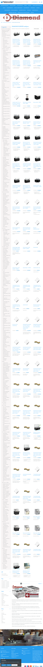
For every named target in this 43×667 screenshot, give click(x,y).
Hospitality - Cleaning (5, 246)
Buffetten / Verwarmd (6, 487)
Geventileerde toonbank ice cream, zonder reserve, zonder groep (37, 325)
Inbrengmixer (5, 166)
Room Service (5, 249)
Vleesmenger (5, 206)
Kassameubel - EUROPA (27, 267)
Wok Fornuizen (5, 346)
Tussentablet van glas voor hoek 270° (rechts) (37, 550)
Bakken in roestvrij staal (6, 280)
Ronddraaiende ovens (6, 153)
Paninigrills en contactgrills (6, 118)
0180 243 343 (4, 650)
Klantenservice (34, 2)
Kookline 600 (4, 94)
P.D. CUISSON (4, 402)
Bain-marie (3, 32)
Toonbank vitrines (5, 362)
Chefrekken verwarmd (6, 438)
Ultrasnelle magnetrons (5, 101)
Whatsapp (4, 658)
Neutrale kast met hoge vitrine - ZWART (27, 103)
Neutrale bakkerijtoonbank (36, 228)
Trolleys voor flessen (6, 264)
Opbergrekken (5, 470)
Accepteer (3, 665)
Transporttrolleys (5, 520)
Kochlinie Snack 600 (5, 288)
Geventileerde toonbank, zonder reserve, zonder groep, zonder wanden (37, 348)
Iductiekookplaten (4, 92)
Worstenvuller (5, 184)
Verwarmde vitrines (5, 132)
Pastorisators (5, 279)
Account (39, 2)
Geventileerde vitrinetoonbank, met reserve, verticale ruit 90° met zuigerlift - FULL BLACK (16, 41)
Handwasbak (5, 448)
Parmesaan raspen (5, 172)
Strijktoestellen (5, 549)
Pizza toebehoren (5, 412)
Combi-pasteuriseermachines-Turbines (6, 272)
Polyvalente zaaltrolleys (6, 262)
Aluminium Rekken (5, 439)
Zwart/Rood (3, 622)
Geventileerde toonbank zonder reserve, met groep (37, 62)
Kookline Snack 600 (5, 95)
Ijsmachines (4, 384)
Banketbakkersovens (5, 31)
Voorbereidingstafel (6, 453)
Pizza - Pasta (4, 405)
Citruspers (4, 51)
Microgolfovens (4, 100)
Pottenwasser (5, 544)
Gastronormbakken (5, 509)
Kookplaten (3, 96)
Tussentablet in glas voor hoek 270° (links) (36, 497)
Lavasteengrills (4, 99)
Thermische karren (5, 517)
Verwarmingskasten (5, 131)
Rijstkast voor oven (6, 155)
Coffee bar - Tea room (5, 48)
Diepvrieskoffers (5, 381)
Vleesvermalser (5, 189)
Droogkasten (5, 553)
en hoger (5, 575)
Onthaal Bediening (5, 248)
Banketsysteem (5, 40)
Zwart (2, 621)
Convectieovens (4, 80)
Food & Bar (3, 228)
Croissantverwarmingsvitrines (7, 52)
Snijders (4, 167)
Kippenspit (3, 93)
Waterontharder (4, 563)
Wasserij (3, 548)
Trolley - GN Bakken (5, 499)
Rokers (3, 121)
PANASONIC (3, 602)
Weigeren (8, 665)
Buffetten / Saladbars (6, 261)
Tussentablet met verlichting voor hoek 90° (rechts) (26, 286)
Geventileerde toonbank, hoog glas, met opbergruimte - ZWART (17, 143)
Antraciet (3, 613)
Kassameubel (35, 247)
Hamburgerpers (5, 164)
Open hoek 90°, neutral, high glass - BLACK (27, 122)
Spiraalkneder (5, 417)
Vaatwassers (4, 521)
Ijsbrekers (4, 56)
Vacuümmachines (5, 190)
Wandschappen (5, 433)
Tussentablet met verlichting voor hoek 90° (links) (16, 286)
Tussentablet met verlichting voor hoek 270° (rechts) (16, 306)
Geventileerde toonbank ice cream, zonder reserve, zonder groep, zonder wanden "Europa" (27, 327)
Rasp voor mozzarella (6, 416)
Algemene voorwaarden (14, 653)
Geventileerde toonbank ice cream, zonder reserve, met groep (27, 348)
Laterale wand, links (36, 267)
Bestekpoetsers (5, 527)
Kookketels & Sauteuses (6, 351)
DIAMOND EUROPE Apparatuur (7, 22)
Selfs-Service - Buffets (5, 482)
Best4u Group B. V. (22, 664)
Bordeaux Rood (4, 614)
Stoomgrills (3, 126)
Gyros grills (3, 89)
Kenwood (3, 600)
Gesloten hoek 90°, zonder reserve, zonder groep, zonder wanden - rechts (27, 84)
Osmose (4, 564)
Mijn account (13, 650)
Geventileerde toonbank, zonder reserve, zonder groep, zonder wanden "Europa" (37, 454)
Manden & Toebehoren (6, 538)
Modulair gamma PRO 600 (6, 102)
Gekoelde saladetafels (6, 391)
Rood (2, 617)
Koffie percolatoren (5, 58)
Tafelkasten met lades (6, 466)
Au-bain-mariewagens (6, 263)
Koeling (3, 361)
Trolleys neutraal (5, 516)
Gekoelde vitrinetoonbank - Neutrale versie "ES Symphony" (26, 454)
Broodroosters (5, 350)
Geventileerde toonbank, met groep (27, 475)
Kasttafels (4, 465)
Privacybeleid (14, 665)
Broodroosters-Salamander (6, 35)
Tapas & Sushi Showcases (6, 493)
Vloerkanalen (4, 473)
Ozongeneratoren (5, 434)
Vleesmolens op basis (6, 163)
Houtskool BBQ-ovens (5, 90)
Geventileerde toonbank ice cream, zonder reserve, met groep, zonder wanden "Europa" (17, 349)
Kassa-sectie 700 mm (16, 516)
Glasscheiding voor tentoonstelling (26, 369)
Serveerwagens (5, 267)
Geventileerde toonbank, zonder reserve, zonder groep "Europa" (37, 412)
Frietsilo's (3, 86)
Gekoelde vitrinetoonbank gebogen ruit (36, 433)
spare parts (4, 403)
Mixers (4, 63)
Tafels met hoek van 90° (6, 478)
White (2, 610)
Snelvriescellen (5, 46)
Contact (12, 652)
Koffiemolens (5, 57)
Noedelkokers (5, 358)
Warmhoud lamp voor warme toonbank (37, 305)
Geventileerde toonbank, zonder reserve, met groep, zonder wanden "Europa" (17, 391)
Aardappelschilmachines (6, 165)
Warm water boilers (6, 78)
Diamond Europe (4, 594)
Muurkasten (4, 435)
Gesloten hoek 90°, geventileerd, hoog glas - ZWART (37, 123)
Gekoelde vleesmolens (6, 182)
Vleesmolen (4, 158)
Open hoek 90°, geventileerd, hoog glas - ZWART (16, 123)
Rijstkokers (3, 120)
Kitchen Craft (3, 601)
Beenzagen (4, 157)
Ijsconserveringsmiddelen (6, 283)
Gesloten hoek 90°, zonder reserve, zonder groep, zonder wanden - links (16, 84)
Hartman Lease (13, 654)
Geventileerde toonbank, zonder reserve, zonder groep (17, 370)
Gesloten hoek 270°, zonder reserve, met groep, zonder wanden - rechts (37, 83)
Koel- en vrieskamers (6, 380)
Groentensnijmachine (6, 159)
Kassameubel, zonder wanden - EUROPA (26, 248)
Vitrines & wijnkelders (6, 368)
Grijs (2, 615)
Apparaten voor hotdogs (5, 30)
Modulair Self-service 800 (6, 494)
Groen (2, 616)
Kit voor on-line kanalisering (15, 325)
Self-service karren (5, 501)
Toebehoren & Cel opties (6, 47)
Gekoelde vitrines (5, 486)
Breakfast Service (5, 50)
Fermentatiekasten (6, 154)
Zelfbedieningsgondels (6, 367)
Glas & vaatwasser (5, 543)
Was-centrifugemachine (6, 554)
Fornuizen (3, 83)
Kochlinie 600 (5, 338)
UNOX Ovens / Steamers (5, 605)
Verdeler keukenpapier (6, 475)
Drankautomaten (5, 53)
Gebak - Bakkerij (5, 141)
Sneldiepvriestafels (5, 365)
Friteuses (4, 305)
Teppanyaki (3, 127)
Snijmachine (4, 160)
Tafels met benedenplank (6, 457)
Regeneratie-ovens (5, 119)
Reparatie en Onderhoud (15, 655)
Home (1, 22)
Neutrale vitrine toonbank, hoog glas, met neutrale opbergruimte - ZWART (27, 144)
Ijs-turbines (4, 278)
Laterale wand (25, 304)
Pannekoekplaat (5, 60)
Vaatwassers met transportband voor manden (5, 532)
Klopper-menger (5, 149)
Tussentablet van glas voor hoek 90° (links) (37, 475)
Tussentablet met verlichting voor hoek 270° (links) (37, 286)
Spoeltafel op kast (5, 447)
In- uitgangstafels (5, 525)
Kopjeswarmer (5, 59)
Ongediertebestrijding (6, 446)
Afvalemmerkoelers (5, 377)
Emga (2, 599)
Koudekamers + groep (6, 386)
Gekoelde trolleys (5, 515)
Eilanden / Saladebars (6, 495)
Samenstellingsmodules (6, 229)
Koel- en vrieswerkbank (6, 366)
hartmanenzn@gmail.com (5, 652)
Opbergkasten (5, 454)
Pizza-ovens (4, 410)
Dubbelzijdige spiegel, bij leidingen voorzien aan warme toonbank (16, 248)
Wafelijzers (4, 77)
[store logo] (7, 2)
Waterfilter (4, 565)
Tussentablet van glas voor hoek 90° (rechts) (16, 497)
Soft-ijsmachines (5, 285)
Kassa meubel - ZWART (37, 102)
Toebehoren (4, 539)
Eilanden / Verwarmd (6, 485)
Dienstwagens (5, 268)
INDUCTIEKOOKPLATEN (6, 306)
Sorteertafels (5, 452)
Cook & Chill (3, 36)
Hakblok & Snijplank (5, 161)
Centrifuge (4, 559)
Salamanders (4, 344)
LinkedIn (2, 658)
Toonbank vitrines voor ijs (6, 274)
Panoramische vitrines (6, 66)
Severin (3, 593)
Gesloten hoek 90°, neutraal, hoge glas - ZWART (37, 186)
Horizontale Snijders (6, 185)
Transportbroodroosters (5, 130)
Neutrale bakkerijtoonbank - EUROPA (27, 207)
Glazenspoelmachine (6, 526)
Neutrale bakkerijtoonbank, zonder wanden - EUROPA (16, 208)
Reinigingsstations (5, 251)
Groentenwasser (5, 171)
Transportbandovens (6, 336)
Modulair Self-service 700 (6, 483)
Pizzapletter (4, 411)
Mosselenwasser (5, 170)
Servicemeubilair (5, 250)
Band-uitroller (5, 142)
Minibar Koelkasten (5, 387)
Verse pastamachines (6, 425)
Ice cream (3, 269)
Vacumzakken (5, 183)
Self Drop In (4, 489)
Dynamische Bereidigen (5, 138)
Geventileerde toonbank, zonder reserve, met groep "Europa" (37, 370)
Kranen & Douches (5, 464)
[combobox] (21, 2)
